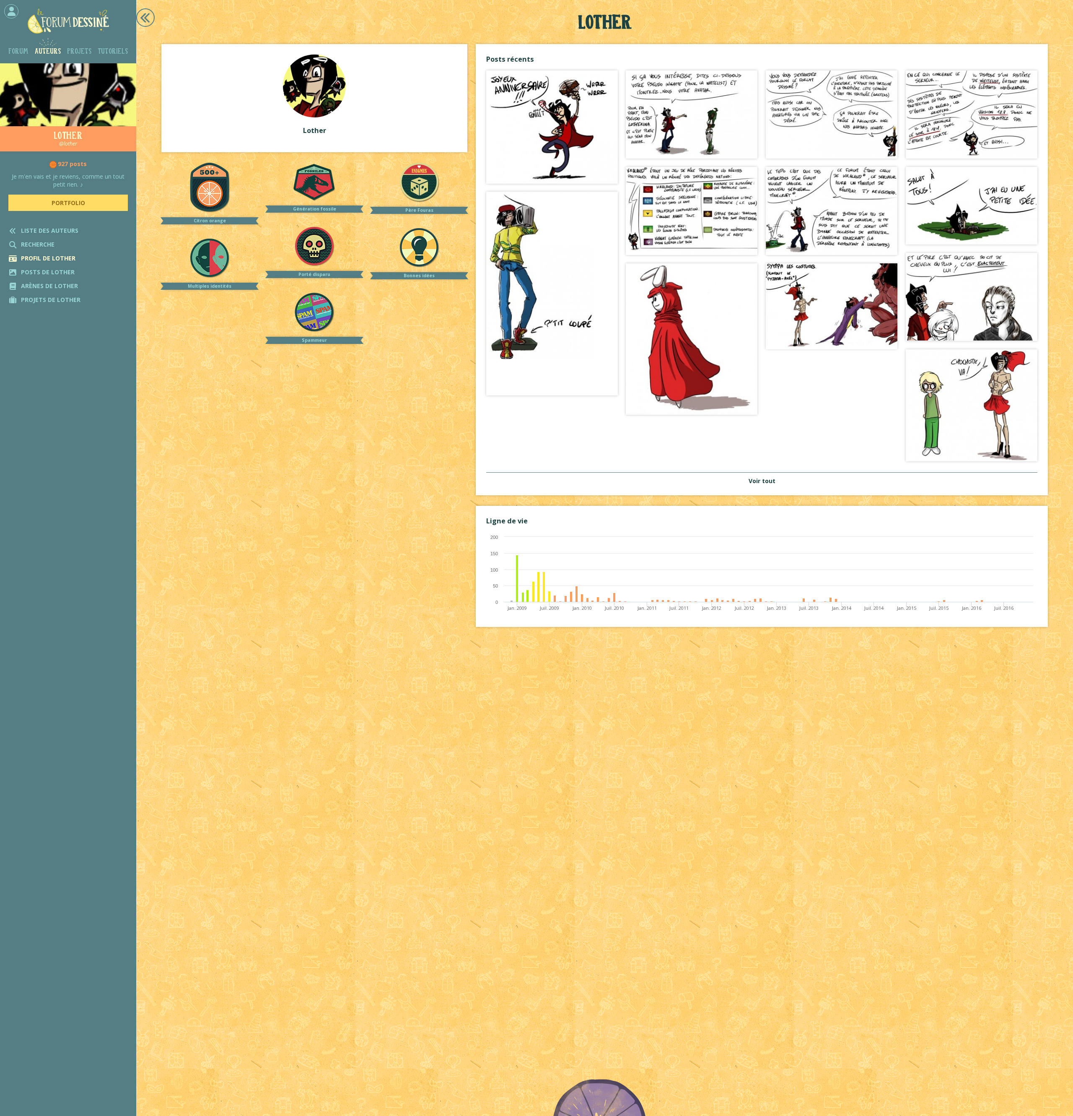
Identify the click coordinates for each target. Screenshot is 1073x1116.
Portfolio (68, 203)
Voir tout (762, 481)
